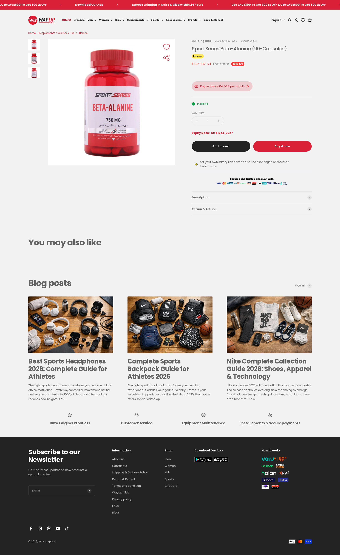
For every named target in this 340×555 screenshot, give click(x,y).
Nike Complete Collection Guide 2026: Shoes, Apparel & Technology (269, 369)
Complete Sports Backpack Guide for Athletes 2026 (158, 369)
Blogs (116, 512)
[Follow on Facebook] (30, 528)
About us (118, 459)
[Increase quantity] (219, 120)
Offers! (66, 20)
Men (90, 20)
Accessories (174, 20)
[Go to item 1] (34, 45)
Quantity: (198, 113)
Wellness (63, 33)
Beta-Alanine (80, 33)
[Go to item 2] (34, 59)
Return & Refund (123, 479)
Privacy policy (121, 499)
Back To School (213, 20)
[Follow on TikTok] (66, 528)
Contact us (120, 466)
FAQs (115, 506)
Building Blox (201, 41)
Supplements (135, 20)
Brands (192, 20)
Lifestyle (79, 20)
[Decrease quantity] (197, 120)
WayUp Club (120, 492)
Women (104, 20)
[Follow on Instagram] (39, 528)
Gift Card (171, 486)
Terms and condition (126, 486)
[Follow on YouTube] (57, 528)
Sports (155, 20)
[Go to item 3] (34, 73)
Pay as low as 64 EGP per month (222, 86)
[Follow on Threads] (48, 528)
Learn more (208, 166)
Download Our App (68, 5)
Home (32, 33)
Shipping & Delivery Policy (130, 472)
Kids (118, 20)
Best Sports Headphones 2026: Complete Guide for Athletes (67, 369)
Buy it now (282, 146)
